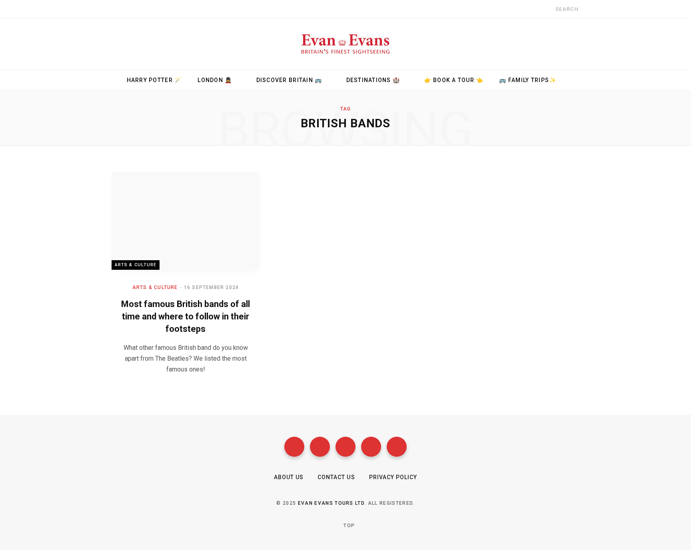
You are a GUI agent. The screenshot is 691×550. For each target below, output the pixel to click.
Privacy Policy (393, 477)
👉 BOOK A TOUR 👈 (453, 80)
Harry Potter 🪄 (154, 80)
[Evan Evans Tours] (345, 44)
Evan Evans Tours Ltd (331, 503)
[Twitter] (320, 447)
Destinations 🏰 (373, 80)
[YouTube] (371, 447)
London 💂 (215, 80)
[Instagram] (345, 447)
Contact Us (336, 477)
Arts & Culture (135, 264)
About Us (289, 477)
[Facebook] (294, 447)
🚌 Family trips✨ (527, 80)
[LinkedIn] (397, 447)
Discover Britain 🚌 (289, 80)
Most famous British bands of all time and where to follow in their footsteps (185, 316)
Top (348, 525)
